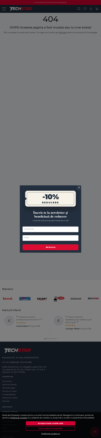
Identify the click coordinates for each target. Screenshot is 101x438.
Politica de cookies (18, 418)
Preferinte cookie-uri (50, 434)
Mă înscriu (50, 247)
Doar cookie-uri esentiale (50, 428)
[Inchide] (79, 187)
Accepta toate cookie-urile (50, 423)
